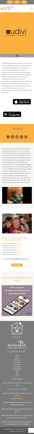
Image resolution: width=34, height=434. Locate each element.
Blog (17, 373)
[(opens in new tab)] (21, 101)
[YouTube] (24, 2)
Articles (17, 371)
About (17, 358)
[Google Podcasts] (10, 2)
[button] (17, 264)
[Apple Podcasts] (17, 2)
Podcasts (17, 360)
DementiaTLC (17, 369)
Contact (17, 376)
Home (17, 355)
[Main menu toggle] (32, 8)
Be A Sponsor (17, 364)
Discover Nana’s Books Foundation (17, 389)
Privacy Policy (21, 431)
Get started (5, 259)
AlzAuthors (17, 367)
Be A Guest (17, 362)
